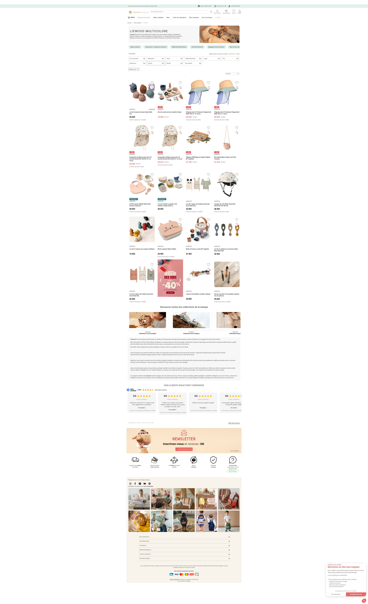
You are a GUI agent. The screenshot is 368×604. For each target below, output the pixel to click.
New (168, 17)
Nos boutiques (207, 17)
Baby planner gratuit (206, 6)
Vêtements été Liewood (179, 47)
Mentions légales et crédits (221, 565)
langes (149, 354)
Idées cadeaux (158, 17)
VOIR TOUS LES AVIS (234, 423)
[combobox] (232, 73)
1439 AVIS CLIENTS (161, 390)
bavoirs (138, 354)
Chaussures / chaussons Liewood (155, 47)
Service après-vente (184, 565)
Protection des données (208, 565)
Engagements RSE (235, 6)
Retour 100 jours (151, 565)
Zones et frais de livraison (173, 565)
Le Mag (218, 17)
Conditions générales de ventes (180, 567)
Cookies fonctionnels (335, 583)
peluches (143, 354)
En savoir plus (335, 594)
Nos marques (194, 17)
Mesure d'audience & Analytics (337, 585)
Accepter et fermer (356, 594)
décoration (151, 339)
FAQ (191, 565)
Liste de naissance (179, 17)
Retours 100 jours (221, 6)
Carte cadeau (143, 565)
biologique (154, 362)
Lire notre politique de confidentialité (337, 575)
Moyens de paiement (161, 565)
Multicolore (132, 69)
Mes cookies (192, 567)
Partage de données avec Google (338, 581)
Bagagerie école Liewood (216, 47)
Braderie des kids (144, 17)
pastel (190, 368)
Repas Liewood (135, 47)
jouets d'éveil (216, 352)
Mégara (188, 581)
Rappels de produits (197, 565)
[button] (364, 600)
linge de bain (208, 352)
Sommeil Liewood (197, 47)
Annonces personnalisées (336, 586)
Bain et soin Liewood (236, 47)
